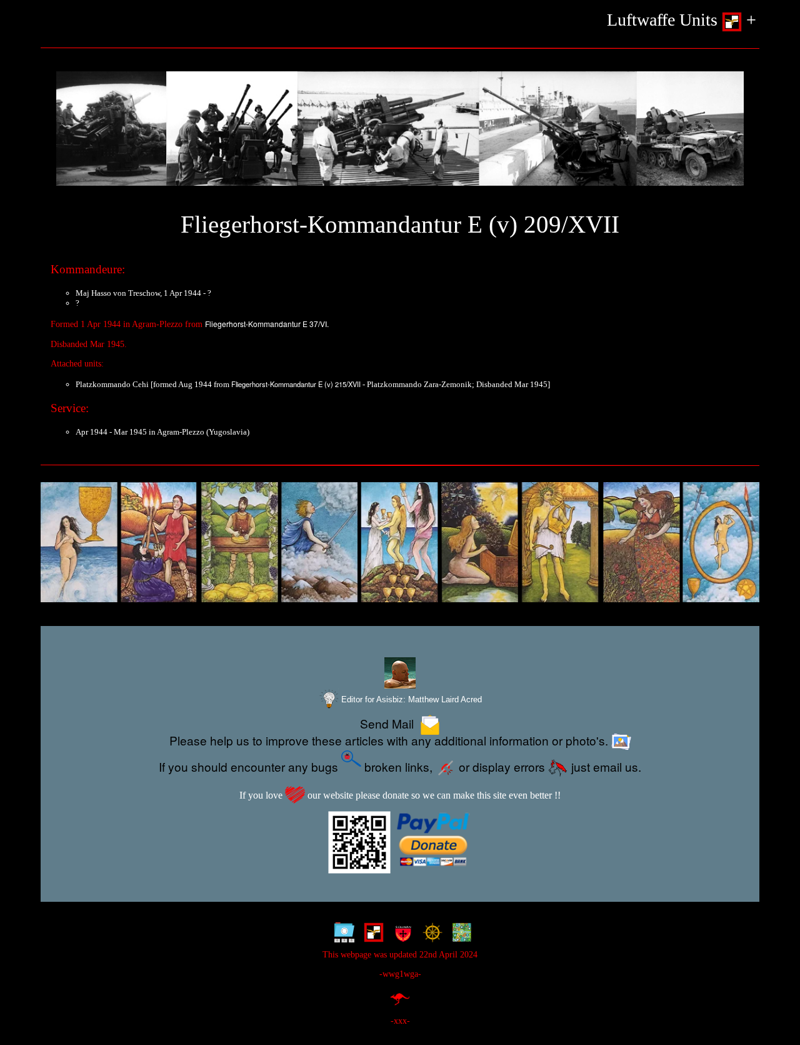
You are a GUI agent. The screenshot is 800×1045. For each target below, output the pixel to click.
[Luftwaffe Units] (371, 935)
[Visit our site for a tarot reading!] (400, 542)
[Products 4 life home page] (459, 935)
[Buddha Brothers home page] (429, 935)
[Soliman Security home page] (400, 935)
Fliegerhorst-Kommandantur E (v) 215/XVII (296, 384)
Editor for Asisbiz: (410, 699)
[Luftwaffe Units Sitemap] (341, 935)
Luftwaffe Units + (681, 19)
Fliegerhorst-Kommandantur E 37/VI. (267, 323)
